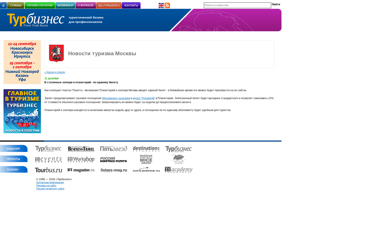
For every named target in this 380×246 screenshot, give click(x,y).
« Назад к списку (54, 72)
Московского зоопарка (116, 98)
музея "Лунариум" (144, 98)
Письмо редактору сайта (50, 188)
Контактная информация (50, 182)
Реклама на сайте (46, 185)
